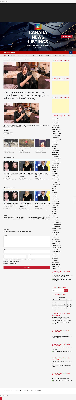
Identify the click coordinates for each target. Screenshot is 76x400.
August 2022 (54, 209)
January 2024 (54, 177)
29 (67, 307)
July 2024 (54, 165)
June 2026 (54, 122)
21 (64, 306)
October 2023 (54, 182)
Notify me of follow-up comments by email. (12, 261)
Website (29, 254)
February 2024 (55, 175)
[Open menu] (4, 36)
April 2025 (54, 148)
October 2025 (54, 137)
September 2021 (55, 228)
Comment (6, 235)
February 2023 (55, 198)
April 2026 (54, 125)
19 (58, 306)
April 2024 (54, 171)
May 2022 (54, 215)
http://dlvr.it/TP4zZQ (8, 128)
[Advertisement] (38, 11)
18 (55, 306)
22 (67, 306)
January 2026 (54, 131)
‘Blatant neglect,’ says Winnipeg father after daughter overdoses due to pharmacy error (25, 149)
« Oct (54, 310)
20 (61, 306)
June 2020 (54, 256)
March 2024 (54, 173)
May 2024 (54, 169)
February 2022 (55, 220)
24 (52, 307)
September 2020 (55, 251)
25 (55, 307)
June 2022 (54, 213)
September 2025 (55, 139)
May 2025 (54, 146)
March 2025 (54, 150)
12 (58, 304)
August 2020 (54, 253)
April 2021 (54, 237)
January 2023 (54, 199)
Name (5, 249)
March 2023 (54, 196)
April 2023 (54, 194)
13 (61, 304)
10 (52, 304)
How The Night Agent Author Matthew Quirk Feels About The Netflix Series (11, 175)
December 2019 (55, 268)
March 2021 (54, 239)
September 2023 (55, 184)
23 (70, 306)
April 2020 (54, 260)
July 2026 (54, 120)
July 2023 (54, 188)
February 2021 (55, 241)
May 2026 (54, 123)
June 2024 (54, 167)
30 (70, 307)
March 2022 (54, 218)
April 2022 (54, 217)
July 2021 (54, 232)
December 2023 (55, 179)
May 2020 (54, 258)
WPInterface (39, 390)
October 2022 (54, 205)
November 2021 (55, 224)
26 (58, 307)
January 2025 (54, 154)
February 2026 (55, 129)
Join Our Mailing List (67, 36)
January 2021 (54, 243)
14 (64, 304)
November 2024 (55, 158)
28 (64, 307)
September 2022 (55, 207)
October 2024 (54, 160)
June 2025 (54, 144)
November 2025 (55, 135)
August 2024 (54, 163)
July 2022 (54, 211)
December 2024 (55, 156)
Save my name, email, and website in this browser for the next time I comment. (19, 259)
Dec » (56, 310)
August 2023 (54, 186)
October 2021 (54, 226)
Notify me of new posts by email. (10, 263)
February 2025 (55, 152)
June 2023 (54, 190)
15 (67, 304)
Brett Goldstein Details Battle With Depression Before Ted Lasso (42, 175)
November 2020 (55, 247)
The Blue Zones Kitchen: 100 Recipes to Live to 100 (62, 334)
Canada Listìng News (9, 52)
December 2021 (55, 222)
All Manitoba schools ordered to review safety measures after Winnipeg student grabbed (10, 149)
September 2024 (55, 161)
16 (70, 304)
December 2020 (55, 245)
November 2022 (55, 203)
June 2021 (54, 234)
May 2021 (54, 236)
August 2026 (54, 118)
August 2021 (54, 230)
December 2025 (55, 133)
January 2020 (54, 266)
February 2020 (55, 264)
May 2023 (54, 192)
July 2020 (54, 255)
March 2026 (54, 127)
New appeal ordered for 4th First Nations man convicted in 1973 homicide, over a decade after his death (42, 149)
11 (55, 304)
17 (52, 306)
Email (5, 254)
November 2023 (55, 180)
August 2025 (54, 141)
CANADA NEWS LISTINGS (38, 37)
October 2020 (54, 249)
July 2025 (54, 142)
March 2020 (54, 262)
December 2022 (55, 201)
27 (61, 307)
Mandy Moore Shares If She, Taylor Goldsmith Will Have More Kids (27, 55)
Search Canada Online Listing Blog (55, 55)
